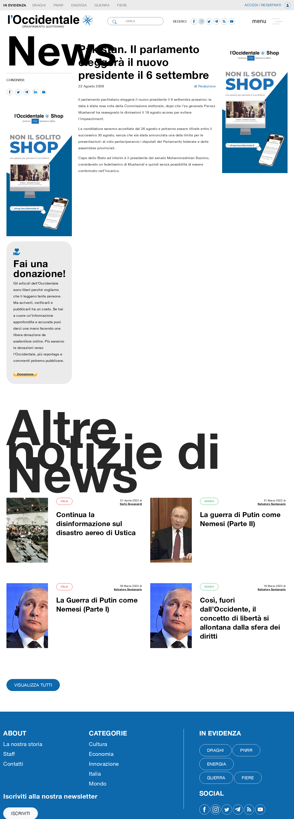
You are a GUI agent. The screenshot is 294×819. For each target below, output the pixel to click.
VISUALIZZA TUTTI (33, 684)
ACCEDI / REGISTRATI (263, 5)
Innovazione (104, 764)
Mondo (209, 501)
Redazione (207, 86)
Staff (9, 754)
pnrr (58, 5)
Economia (101, 754)
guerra (101, 5)
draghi (39, 5)
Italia (64, 501)
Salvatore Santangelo (272, 503)
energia (79, 5)
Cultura (98, 744)
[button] (266, 21)
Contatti (13, 764)
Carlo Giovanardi (131, 503)
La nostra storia (22, 744)
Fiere (122, 5)
